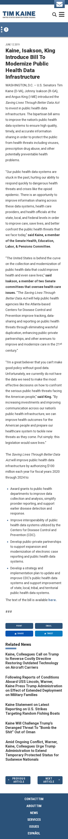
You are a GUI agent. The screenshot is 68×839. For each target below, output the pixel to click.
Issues (34, 826)
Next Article (48, 780)
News (34, 813)
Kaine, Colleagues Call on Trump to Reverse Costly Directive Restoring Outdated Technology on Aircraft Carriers (32, 661)
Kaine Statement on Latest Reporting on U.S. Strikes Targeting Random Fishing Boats (32, 709)
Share (20, 633)
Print (19, 626)
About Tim (34, 806)
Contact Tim (34, 799)
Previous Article (18, 780)
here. (52, 600)
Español (34, 833)
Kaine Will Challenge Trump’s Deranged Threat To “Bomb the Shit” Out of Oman (30, 727)
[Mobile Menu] (61, 13)
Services (34, 819)
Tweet (50, 633)
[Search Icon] (54, 13)
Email (49, 626)
